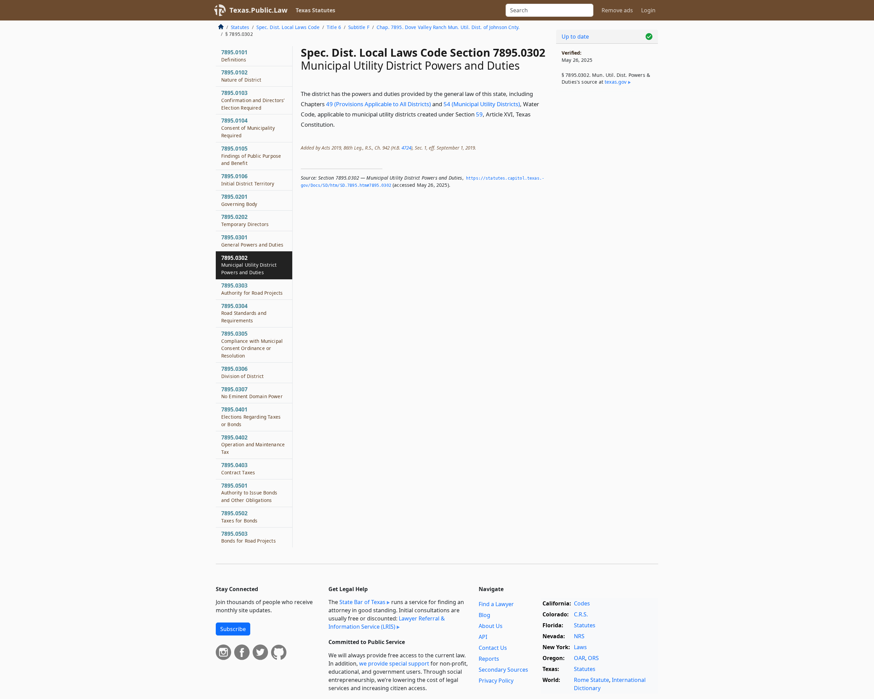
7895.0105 (251, 156)
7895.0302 (249, 265)
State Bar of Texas (362, 602)
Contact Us (493, 648)
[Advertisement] (607, 203)
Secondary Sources (503, 669)
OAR (579, 658)
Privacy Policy (496, 680)
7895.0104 (248, 128)
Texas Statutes (315, 10)
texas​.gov (615, 82)
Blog (484, 615)
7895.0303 (252, 289)
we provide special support (394, 663)
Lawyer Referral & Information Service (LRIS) (386, 622)
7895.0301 (252, 241)
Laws (580, 647)
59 (479, 114)
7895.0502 (239, 516)
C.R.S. (581, 614)
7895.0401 (251, 417)
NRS (579, 636)
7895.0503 (248, 537)
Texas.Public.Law (258, 10)
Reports (489, 658)
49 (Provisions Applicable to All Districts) (378, 104)
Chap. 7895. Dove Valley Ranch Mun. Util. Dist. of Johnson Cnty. (448, 27)
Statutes (240, 27)
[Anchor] (338, 124)
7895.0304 (243, 313)
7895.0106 (247, 179)
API (483, 637)
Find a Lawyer (496, 604)
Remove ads (617, 10)
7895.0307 (252, 393)
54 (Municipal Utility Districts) (481, 104)
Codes (582, 603)
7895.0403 (238, 468)
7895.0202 (245, 220)
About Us (491, 626)
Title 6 (334, 27)
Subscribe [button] (233, 629)
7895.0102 (241, 76)
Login (648, 10)
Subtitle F (358, 27)
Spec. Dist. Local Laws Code (287, 27)
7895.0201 (239, 200)
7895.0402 (253, 445)
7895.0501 (249, 493)
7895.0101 (234, 55)
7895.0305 (252, 344)
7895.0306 (242, 372)
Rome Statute (591, 680)
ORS (593, 658)
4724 (406, 147)
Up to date (575, 36)
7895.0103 (252, 100)
